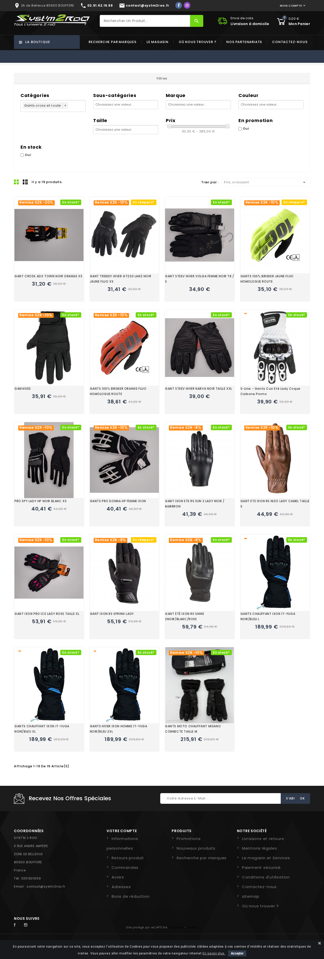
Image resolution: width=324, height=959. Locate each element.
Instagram (27, 925)
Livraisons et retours (263, 838)
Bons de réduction (131, 896)
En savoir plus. (214, 953)
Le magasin (158, 42)
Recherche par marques (112, 42)
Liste (25, 181)
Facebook (17, 925)
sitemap (250, 896)
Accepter (237, 953)
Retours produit (128, 857)
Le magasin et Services (266, 857)
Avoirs (118, 877)
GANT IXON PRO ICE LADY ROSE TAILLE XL (46, 614)
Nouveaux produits (196, 848)
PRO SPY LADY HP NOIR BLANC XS (40, 501)
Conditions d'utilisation (266, 877)
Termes (192, 927)
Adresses (121, 886)
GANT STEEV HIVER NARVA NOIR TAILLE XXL (198, 388)
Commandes (125, 867)
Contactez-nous (289, 42)
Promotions (188, 838)
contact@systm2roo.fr (46, 886)
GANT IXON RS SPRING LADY (112, 614)
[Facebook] (178, 5)
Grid (16, 181)
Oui (246, 128)
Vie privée (176, 927)
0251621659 (31, 878)
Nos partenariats (244, 42)
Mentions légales (259, 848)
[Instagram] (187, 5)
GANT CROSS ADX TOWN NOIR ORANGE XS (48, 276)
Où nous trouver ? (197, 42)
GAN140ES (22, 388)
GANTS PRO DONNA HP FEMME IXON (118, 501)
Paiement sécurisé (261, 867)
